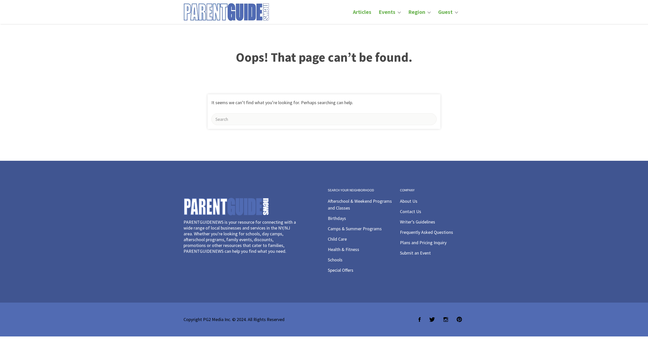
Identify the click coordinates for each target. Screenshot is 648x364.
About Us (408, 201)
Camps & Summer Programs (355, 229)
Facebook (419, 319)
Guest (445, 12)
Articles (362, 12)
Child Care (337, 239)
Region (416, 12)
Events (387, 12)
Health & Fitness (343, 249)
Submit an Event (415, 253)
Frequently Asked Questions (426, 232)
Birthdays (337, 218)
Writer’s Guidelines (417, 222)
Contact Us (410, 211)
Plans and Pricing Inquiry (423, 242)
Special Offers (340, 270)
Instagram (446, 319)
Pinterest (459, 319)
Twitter (432, 319)
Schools (335, 260)
